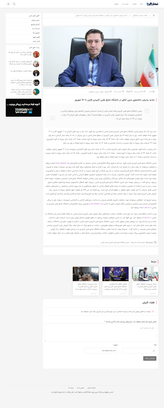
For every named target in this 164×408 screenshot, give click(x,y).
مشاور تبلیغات (35, 20)
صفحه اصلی (91, 387)
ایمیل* (115, 345)
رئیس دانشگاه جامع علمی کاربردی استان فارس (115, 242)
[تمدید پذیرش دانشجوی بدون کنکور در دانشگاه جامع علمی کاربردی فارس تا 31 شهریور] (100, 57)
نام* (155, 345)
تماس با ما (80, 387)
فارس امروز (36, 41)
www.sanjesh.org (62, 163)
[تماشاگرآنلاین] (152, 4)
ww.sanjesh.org (97, 204)
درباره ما (71, 387)
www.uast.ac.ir (145, 207)
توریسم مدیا (36, 28)
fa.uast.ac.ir (146, 217)
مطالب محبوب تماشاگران (140, 15)
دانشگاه (107, 92)
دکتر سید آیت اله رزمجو (138, 242)
